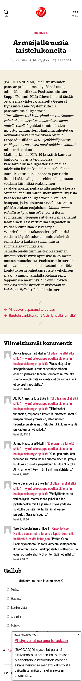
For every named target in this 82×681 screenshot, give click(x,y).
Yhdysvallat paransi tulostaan (41, 640)
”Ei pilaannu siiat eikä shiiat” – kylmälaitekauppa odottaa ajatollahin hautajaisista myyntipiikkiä (43, 358)
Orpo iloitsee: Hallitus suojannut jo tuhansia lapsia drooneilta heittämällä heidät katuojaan (43, 533)
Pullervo (15, 625)
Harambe (16, 598)
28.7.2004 (64, 60)
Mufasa (15, 589)
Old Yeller (16, 616)
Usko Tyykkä (40, 60)
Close (79, 634)
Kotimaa (41, 33)
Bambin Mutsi (19, 607)
